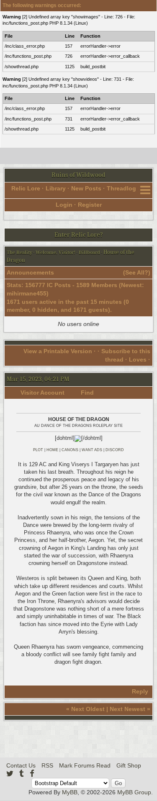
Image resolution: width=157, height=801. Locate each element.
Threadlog (121, 188)
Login (64, 204)
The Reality (19, 252)
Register (90, 204)
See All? (136, 272)
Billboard (89, 252)
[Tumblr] (21, 773)
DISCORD (115, 450)
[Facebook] (32, 773)
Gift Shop (128, 765)
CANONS (70, 450)
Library (56, 188)
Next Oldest (88, 709)
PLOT (38, 450)
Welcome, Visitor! (55, 252)
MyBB (69, 792)
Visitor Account (42, 392)
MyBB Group (134, 792)
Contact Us (21, 765)
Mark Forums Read (85, 765)
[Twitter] (9, 773)
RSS (47, 765)
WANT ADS (92, 450)
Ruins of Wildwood (78, 175)
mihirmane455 (26, 293)
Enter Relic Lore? (78, 235)
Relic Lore (25, 188)
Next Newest (127, 709)
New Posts (86, 188)
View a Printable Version (57, 351)
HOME (52, 450)
